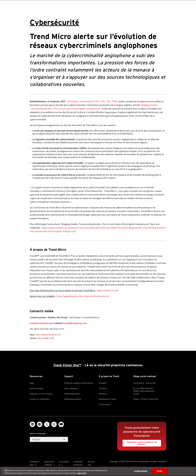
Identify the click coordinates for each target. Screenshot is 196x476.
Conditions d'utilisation (78, 464)
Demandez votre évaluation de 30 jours (140, 442)
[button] (49, 439)
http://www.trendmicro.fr (48, 334)
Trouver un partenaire (40, 399)
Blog (32, 383)
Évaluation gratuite (72, 399)
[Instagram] (54, 424)
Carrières (103, 388)
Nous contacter (71, 388)
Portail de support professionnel (78, 383)
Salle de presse (36, 388)
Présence (103, 393)
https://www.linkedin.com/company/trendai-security (82, 296)
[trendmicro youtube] (61, 424)
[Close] (192, 471)
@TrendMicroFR (46, 338)
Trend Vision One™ (67, 365)
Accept (159, 471)
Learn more (81, 473)
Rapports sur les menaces (41, 393)
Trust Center (104, 404)
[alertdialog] (98, 471)
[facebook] (39, 424)
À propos (103, 383)
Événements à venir (107, 399)
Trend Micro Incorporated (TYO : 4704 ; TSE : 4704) (92, 101)
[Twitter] (46, 424)
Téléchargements (72, 393)
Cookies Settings (140, 471)
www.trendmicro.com (108, 290)
